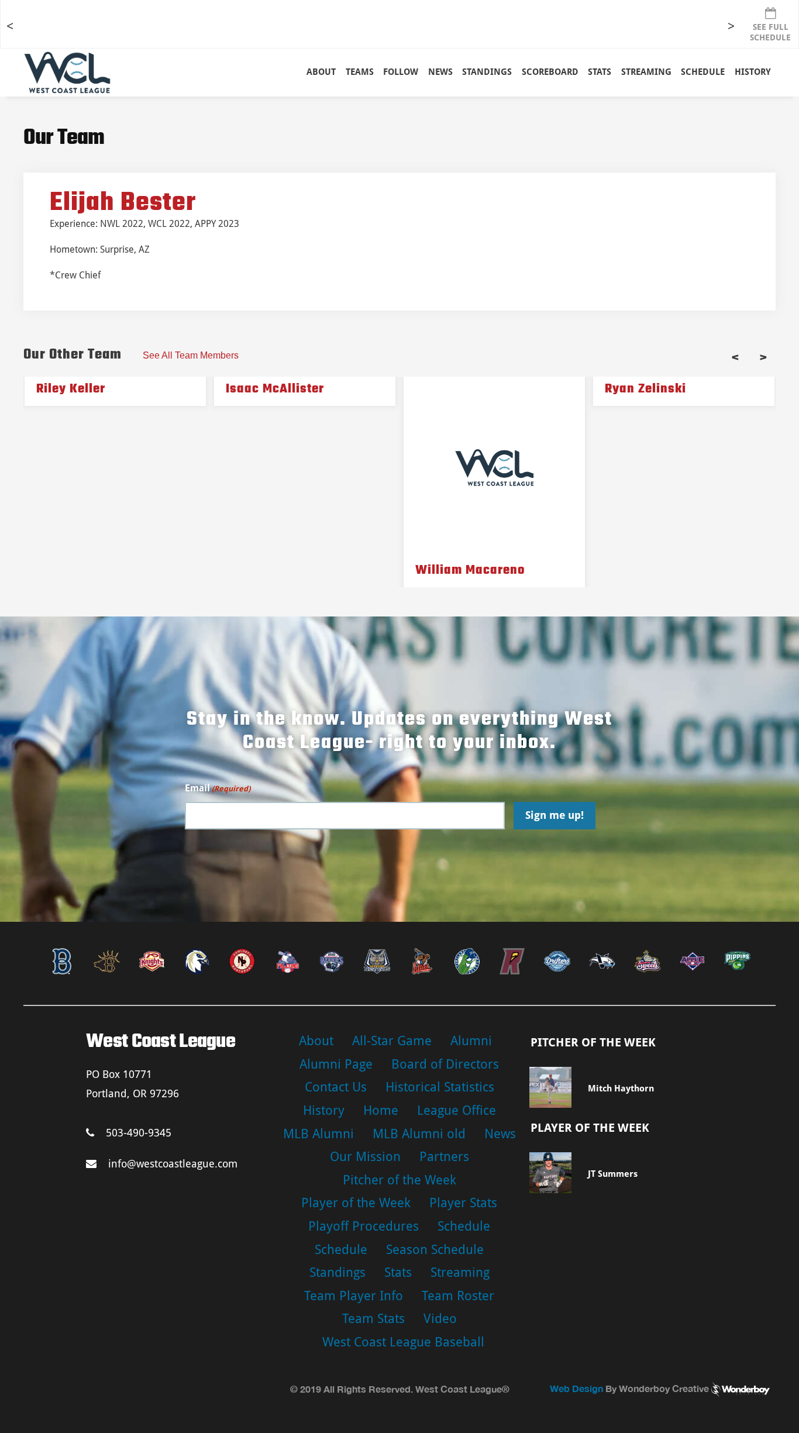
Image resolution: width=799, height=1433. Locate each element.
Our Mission (365, 1156)
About (321, 72)
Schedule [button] (703, 72)
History (753, 72)
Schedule (464, 1226)
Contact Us (336, 1087)
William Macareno (470, 570)
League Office (456, 1110)
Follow (400, 72)
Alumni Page (336, 1064)
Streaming (646, 72)
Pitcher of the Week (399, 1180)
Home (380, 1110)
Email (217, 788)
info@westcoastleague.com (172, 1164)
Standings (487, 72)
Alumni (471, 1041)
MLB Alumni (318, 1134)
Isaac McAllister (275, 389)
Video (440, 1318)
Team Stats (373, 1318)
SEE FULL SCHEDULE (770, 32)
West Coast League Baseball (403, 1342)
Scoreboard (550, 72)
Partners (444, 1156)
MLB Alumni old (419, 1134)
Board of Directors (445, 1064)
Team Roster (458, 1296)
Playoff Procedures (363, 1226)
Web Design (576, 1388)
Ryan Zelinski (645, 389)
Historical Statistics (439, 1087)
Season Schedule (435, 1249)
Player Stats (463, 1203)
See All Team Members (191, 355)
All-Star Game (392, 1041)
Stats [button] (599, 72)
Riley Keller (70, 389)
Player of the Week (356, 1203)
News (440, 72)
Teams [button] (360, 72)
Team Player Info (353, 1296)
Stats (398, 1272)
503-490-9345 (138, 1133)
